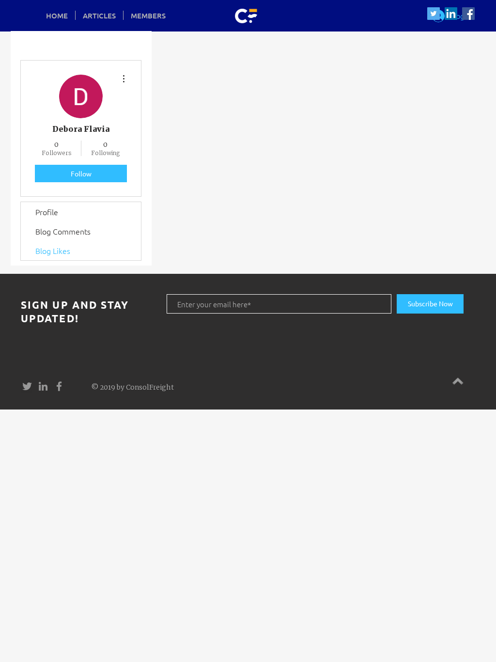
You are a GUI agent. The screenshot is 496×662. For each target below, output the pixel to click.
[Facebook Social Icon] (468, 13)
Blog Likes (52, 250)
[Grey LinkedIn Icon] (43, 386)
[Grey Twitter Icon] (27, 386)
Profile (46, 211)
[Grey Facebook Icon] (59, 386)
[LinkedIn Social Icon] (451, 13)
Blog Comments (63, 231)
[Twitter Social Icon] (433, 13)
